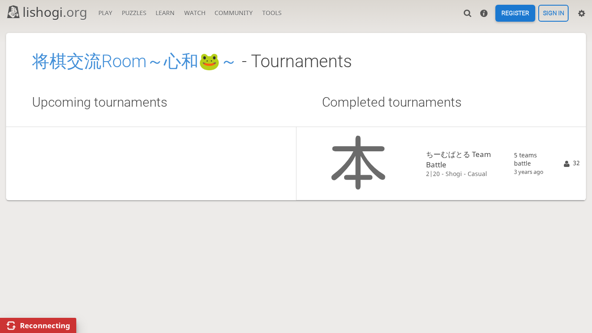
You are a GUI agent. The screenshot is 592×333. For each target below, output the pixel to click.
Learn (165, 13)
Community (234, 13)
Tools (272, 13)
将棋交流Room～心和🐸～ (134, 61)
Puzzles (134, 13)
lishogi (55, 12)
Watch (194, 13)
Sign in (553, 13)
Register (515, 13)
